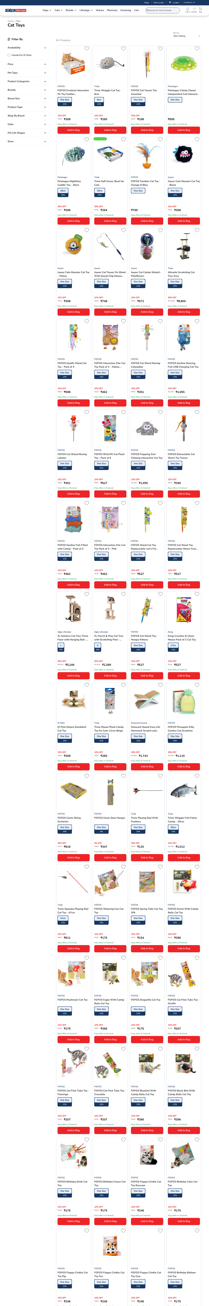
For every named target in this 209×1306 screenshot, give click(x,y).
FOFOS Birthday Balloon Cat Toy (182, 1274)
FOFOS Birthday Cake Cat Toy (182, 1183)
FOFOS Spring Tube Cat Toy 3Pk (147, 910)
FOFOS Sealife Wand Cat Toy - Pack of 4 (72, 365)
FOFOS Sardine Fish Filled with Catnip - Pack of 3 (73, 546)
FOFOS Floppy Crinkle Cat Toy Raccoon (146, 1183)
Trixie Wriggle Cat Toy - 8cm (107, 92)
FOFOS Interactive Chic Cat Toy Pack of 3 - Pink (109, 546)
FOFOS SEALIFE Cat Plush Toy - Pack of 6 (109, 456)
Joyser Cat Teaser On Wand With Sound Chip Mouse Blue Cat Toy (110, 274)
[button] (47, 10)
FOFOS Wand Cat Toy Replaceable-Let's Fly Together (143, 547)
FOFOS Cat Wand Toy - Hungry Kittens (144, 637)
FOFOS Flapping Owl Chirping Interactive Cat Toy (146, 456)
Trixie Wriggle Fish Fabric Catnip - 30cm (182, 819)
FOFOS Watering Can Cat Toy (108, 910)
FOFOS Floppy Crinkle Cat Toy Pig (73, 1274)
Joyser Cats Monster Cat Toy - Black (184, 183)
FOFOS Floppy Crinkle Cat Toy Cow (146, 1274)
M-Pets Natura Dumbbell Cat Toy (72, 728)
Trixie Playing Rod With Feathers (144, 819)
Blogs (146, 3)
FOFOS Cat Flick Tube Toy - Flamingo (73, 1092)
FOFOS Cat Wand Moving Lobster (72, 456)
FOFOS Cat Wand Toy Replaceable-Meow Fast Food (182, 547)
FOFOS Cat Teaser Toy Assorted (144, 92)
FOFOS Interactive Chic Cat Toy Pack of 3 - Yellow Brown (109, 365)
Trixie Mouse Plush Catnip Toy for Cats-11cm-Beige (109, 728)
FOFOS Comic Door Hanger (109, 818)
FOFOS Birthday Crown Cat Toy (109, 1183)
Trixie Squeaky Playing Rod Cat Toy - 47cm (73, 910)
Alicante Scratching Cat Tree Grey (181, 274)
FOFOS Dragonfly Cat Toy (145, 999)
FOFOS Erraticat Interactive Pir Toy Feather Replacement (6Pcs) (73, 92)
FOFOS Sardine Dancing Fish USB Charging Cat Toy (183, 365)
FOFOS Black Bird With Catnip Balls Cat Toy (181, 1092)
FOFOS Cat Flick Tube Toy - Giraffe (183, 1001)
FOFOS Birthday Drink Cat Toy (72, 1183)
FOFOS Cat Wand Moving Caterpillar (145, 365)
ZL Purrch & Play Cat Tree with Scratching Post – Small (108, 638)
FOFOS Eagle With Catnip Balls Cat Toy (109, 1001)
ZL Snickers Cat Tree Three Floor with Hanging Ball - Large (73, 638)
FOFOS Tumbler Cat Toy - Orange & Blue (145, 183)
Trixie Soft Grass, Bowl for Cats (109, 183)
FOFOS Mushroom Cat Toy (73, 999)
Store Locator (159, 3)
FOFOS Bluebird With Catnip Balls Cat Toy (143, 1092)
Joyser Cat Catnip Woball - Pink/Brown (146, 274)
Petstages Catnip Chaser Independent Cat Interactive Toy (184, 92)
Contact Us (189, 2)
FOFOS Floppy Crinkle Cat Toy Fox (109, 1274)
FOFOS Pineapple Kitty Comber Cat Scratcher (181, 728)
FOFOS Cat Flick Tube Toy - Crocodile (110, 1092)
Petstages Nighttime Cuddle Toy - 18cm (69, 183)
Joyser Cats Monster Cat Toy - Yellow (74, 274)
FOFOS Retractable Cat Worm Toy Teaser (181, 456)
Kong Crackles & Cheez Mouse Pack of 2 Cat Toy (182, 637)
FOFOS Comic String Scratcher (69, 819)
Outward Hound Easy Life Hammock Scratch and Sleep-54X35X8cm (145, 729)
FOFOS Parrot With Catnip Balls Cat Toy (183, 910)
